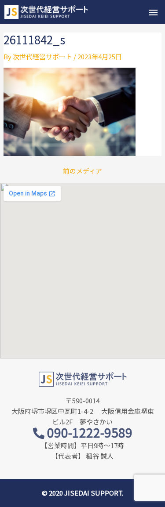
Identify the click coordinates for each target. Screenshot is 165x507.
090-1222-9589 (88, 432)
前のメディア (82, 170)
